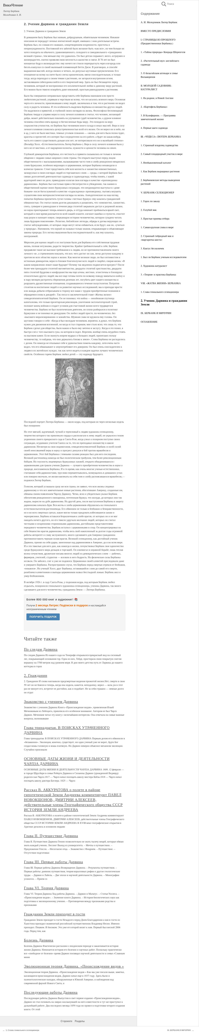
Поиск (167, 4)
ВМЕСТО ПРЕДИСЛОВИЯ (156, 30)
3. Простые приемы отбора (155, 218)
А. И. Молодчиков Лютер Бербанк (159, 22)
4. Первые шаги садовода (154, 127)
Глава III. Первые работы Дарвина (53, 861)
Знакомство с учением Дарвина (51, 701)
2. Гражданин (35, 675)
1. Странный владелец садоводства (159, 145)
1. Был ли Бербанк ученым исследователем (163, 257)
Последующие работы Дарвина (51, 992)
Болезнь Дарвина (38, 940)
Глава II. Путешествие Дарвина (51, 835)
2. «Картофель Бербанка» (154, 106)
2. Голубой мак (149, 209)
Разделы (80, 1021)
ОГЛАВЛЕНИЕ (149, 321)
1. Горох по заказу (150, 201)
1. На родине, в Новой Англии (157, 98)
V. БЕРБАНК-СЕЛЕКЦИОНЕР (157, 192)
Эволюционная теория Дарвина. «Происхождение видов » (74, 966)
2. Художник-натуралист (154, 265)
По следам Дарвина (41, 649)
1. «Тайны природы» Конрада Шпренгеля (163, 52)
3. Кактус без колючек (152, 248)
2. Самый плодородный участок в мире (162, 154)
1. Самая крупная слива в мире (157, 227)
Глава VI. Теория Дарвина (46, 887)
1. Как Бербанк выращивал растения (160, 171)
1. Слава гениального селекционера (160, 291)
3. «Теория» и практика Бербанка (158, 274)
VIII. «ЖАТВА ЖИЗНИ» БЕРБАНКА (161, 283)
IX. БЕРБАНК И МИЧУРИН (156, 313)
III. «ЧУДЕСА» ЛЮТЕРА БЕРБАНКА (161, 136)
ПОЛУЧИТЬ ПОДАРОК (43, 616)
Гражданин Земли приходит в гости (54, 913)
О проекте (66, 1021)
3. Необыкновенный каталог (156, 162)
